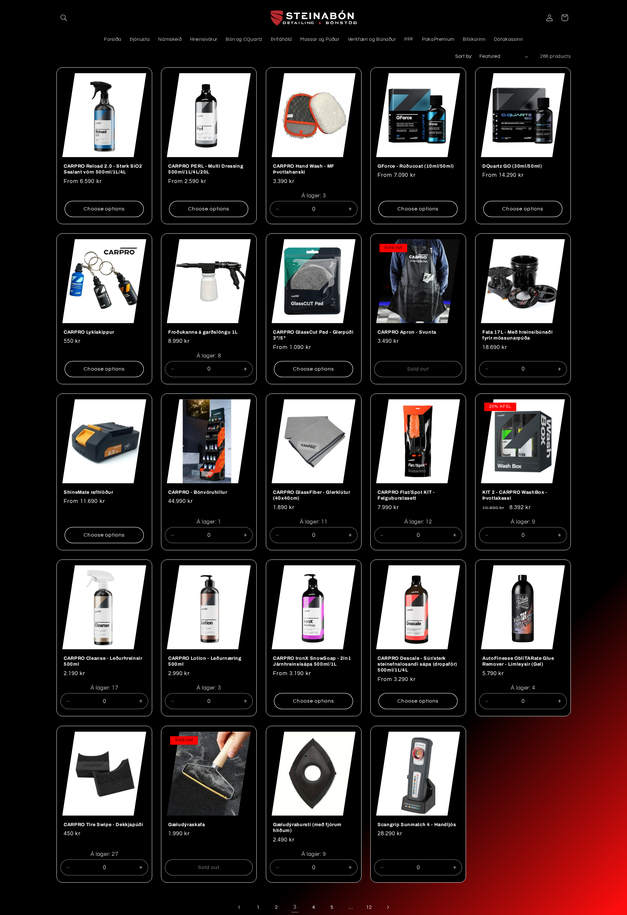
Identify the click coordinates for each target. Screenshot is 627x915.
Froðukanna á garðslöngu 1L (203, 332)
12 (369, 907)
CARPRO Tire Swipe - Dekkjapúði (103, 824)
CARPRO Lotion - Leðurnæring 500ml (205, 661)
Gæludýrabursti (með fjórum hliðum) (307, 827)
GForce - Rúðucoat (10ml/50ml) (416, 166)
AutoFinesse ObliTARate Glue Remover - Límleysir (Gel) (518, 661)
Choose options (104, 208)
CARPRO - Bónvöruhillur (197, 492)
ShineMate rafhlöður (88, 492)
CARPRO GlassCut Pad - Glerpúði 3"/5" (313, 335)
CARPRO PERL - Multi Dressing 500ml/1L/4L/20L (205, 169)
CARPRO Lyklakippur (89, 332)
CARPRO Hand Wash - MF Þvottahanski (303, 169)
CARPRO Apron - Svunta (407, 332)
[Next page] (387, 907)
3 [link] (295, 907)
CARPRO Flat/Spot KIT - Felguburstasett (406, 495)
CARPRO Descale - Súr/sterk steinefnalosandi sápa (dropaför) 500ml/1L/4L (417, 664)
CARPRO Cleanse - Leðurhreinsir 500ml (103, 661)
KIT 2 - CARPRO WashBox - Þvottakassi (514, 495)
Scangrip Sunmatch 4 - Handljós (417, 824)
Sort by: (463, 56)
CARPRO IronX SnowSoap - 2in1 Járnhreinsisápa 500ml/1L (312, 661)
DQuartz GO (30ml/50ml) (512, 166)
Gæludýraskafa (186, 824)
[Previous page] (239, 907)
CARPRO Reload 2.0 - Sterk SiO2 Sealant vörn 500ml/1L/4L (103, 169)
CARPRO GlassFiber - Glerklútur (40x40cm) (311, 495)
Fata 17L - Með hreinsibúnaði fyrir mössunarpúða (517, 335)
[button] (64, 17)
